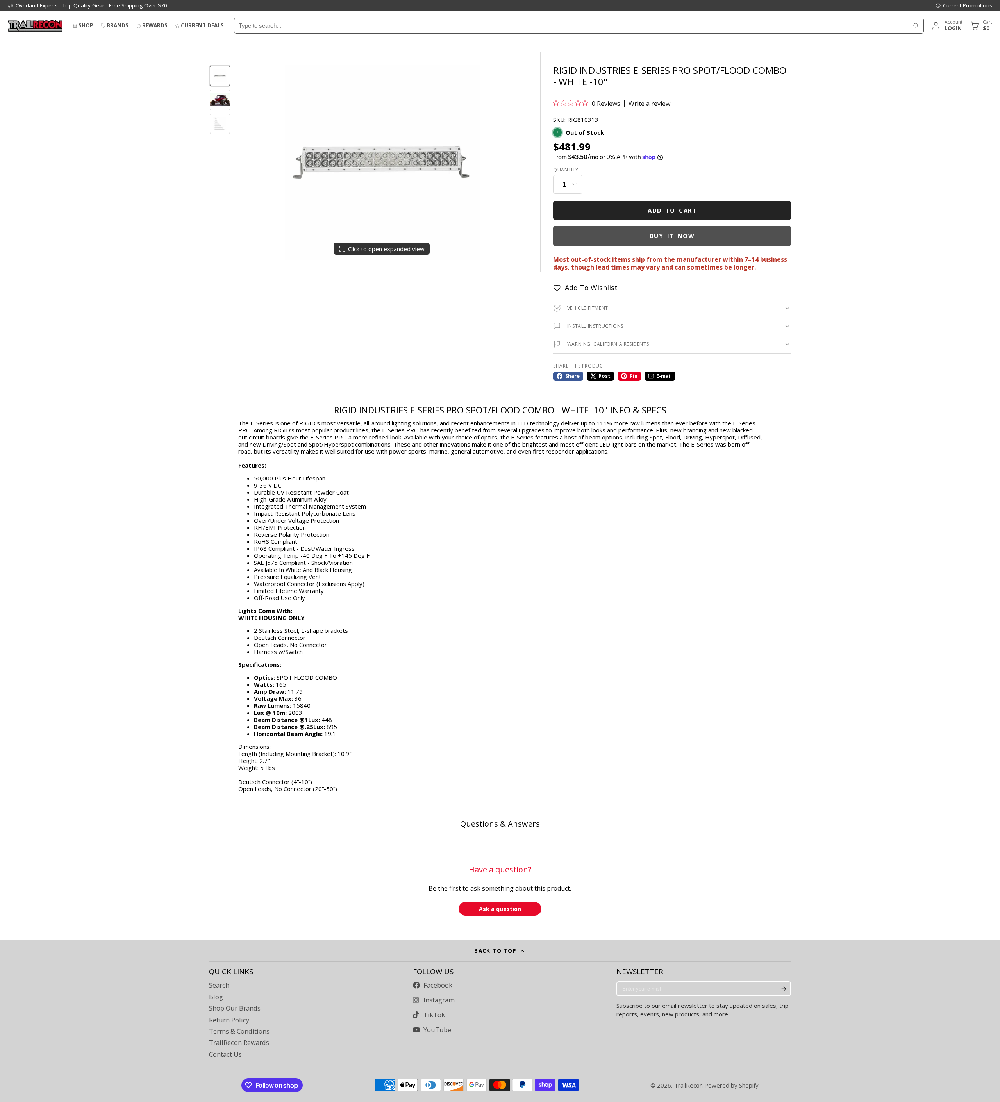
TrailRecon (688, 1085)
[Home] (35, 26)
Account (946, 25)
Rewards (155, 25)
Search (219, 985)
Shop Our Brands (235, 1008)
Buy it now (672, 235)
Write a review (649, 103)
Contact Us (225, 1054)
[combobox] (571, 25)
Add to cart (672, 210)
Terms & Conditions (239, 1031)
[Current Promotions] (963, 5)
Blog (216, 997)
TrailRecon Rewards (239, 1043)
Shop (86, 25)
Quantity (566, 170)
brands (118, 25)
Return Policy (229, 1020)
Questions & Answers (500, 823)
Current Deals (202, 25)
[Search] (915, 25)
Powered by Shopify (731, 1085)
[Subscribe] (783, 988)
